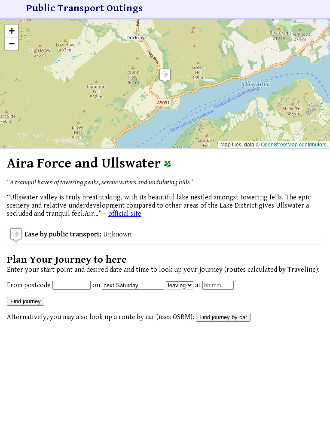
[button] (165, 76)
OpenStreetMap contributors (294, 144)
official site (124, 214)
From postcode (29, 285)
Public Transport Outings (84, 8)
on (96, 285)
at (198, 285)
